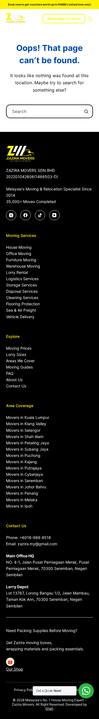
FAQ (9, 373)
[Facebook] (25, 215)
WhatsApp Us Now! (64, 18)
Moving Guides (19, 367)
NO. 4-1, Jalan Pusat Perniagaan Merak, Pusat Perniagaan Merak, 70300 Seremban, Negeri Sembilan (47, 568)
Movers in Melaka (21, 499)
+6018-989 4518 (35, 537)
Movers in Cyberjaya (24, 474)
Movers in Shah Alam (24, 436)
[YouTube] (54, 215)
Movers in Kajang (21, 461)
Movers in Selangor (23, 430)
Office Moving (18, 253)
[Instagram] (11, 215)
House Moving (19, 247)
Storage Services (21, 285)
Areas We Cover (20, 360)
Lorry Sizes (16, 354)
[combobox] (43, 111)
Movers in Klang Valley (26, 423)
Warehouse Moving (23, 266)
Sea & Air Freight (21, 310)
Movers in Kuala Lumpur (27, 417)
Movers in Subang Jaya (27, 449)
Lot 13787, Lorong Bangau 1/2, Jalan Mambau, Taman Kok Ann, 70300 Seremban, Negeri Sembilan (48, 599)
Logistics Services (22, 278)
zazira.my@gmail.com (37, 543)
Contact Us (16, 386)
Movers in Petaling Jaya (27, 442)
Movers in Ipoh (19, 506)
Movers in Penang (22, 493)
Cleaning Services (22, 297)
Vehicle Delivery (20, 316)
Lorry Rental (17, 272)
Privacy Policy (25, 690)
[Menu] (90, 18)
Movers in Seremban (24, 480)
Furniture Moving (21, 259)
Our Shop (14, 669)
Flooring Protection (23, 303)
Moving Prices (18, 348)
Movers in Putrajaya (24, 468)
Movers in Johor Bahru (26, 487)
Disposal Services (22, 291)
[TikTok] (40, 215)
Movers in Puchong (23, 455)
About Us (14, 379)
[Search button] (86, 111)
